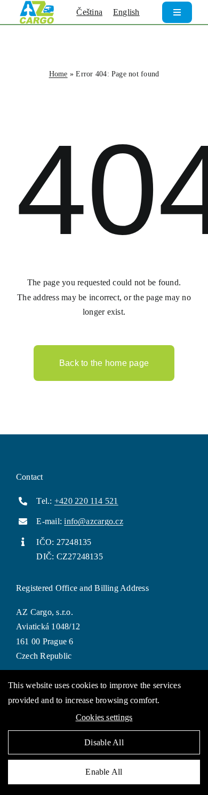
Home (58, 74)
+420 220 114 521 (86, 500)
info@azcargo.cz (93, 521)
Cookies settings (104, 717)
